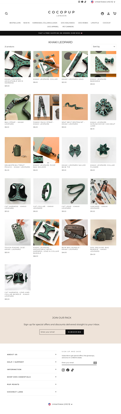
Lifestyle (95, 23)
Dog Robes (83, 23)
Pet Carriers (68, 27)
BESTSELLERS (15, 23)
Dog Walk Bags (68, 23)
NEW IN (26, 23)
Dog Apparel (53, 27)
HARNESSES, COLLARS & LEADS (45, 23)
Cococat (107, 23)
